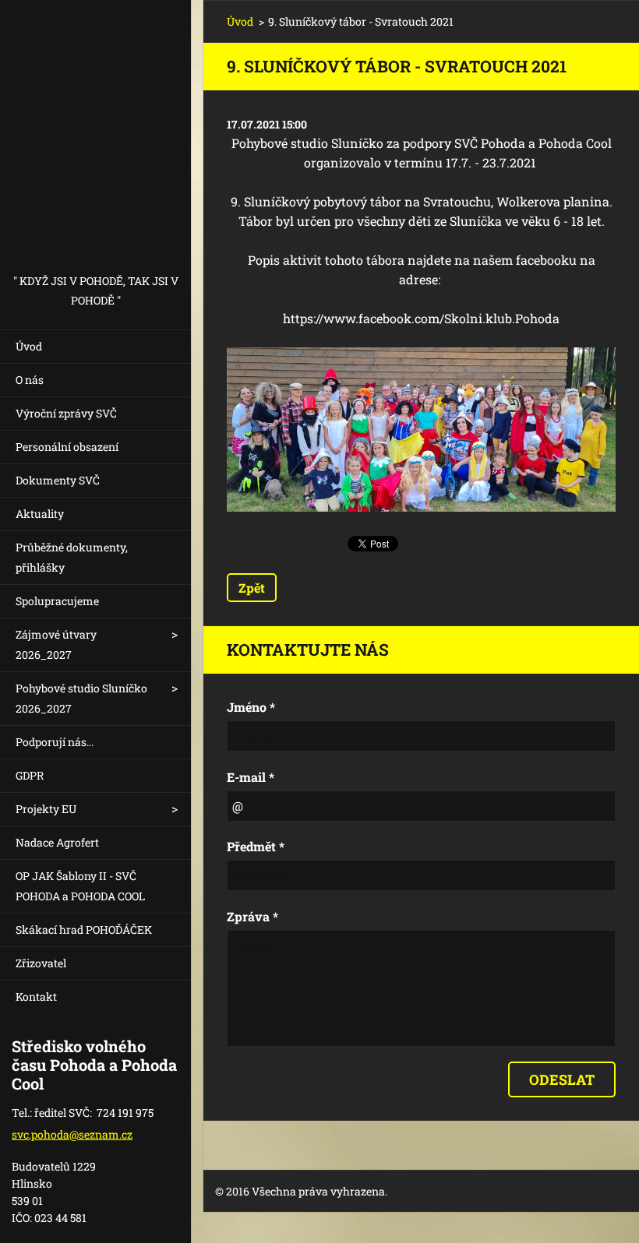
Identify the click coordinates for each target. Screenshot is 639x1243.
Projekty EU (46, 808)
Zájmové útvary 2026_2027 (56, 644)
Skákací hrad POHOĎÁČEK (84, 929)
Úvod (29, 346)
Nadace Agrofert (57, 842)
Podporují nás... (55, 741)
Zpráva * (252, 916)
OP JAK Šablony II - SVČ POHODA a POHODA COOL (80, 885)
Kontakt (36, 996)
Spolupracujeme (57, 600)
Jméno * (251, 707)
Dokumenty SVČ (58, 480)
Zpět (251, 587)
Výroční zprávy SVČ (66, 413)
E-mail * (250, 777)
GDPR (30, 775)
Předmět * (255, 846)
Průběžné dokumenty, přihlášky (72, 557)
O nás (30, 379)
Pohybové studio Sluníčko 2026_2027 (81, 698)
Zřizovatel (41, 963)
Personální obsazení (67, 446)
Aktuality (40, 513)
